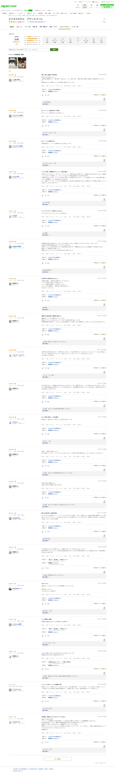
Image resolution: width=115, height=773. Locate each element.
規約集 (46, 769)
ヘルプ (75, 1)
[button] (13, 63)
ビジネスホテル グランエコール (26, 18)
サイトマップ (88, 1)
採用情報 (41, 769)
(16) (43, 26)
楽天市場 (103, 1)
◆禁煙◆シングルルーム (53, 259)
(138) (64, 26)
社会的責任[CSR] (33, 769)
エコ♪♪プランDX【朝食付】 (54, 257)
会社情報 (15, 769)
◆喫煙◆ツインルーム (53, 152)
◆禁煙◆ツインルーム (53, 91)
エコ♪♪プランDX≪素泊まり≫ (54, 89)
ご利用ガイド (81, 1)
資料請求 (51, 769)
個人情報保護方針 (23, 769)
